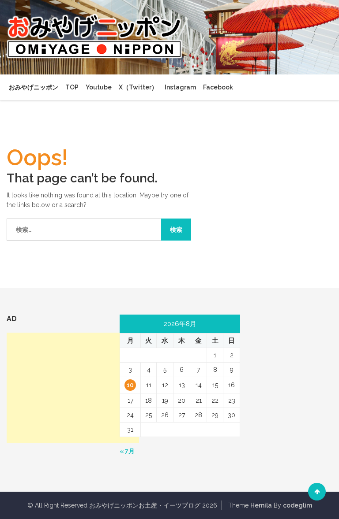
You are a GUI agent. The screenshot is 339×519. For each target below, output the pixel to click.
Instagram (180, 87)
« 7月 (127, 451)
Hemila (261, 505)
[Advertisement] (73, 388)
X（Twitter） (138, 87)
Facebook (218, 87)
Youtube (99, 87)
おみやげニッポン (33, 87)
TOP (72, 87)
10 (130, 385)
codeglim (297, 505)
